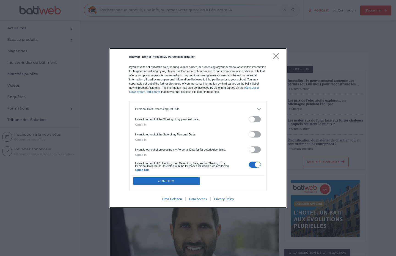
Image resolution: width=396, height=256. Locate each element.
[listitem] (198, 109)
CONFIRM (166, 181)
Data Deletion (172, 199)
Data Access (198, 199)
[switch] (255, 119)
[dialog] (198, 128)
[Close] (277, 57)
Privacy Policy (224, 199)
